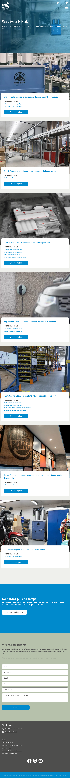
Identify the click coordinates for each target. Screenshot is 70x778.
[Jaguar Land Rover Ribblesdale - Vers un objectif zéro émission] (35, 298)
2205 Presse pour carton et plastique (13, 249)
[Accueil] (5, 5)
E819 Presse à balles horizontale (12, 178)
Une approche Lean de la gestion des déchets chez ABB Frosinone (31, 97)
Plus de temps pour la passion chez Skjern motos (24, 550)
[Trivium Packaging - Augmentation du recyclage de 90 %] (35, 219)
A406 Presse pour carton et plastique (13, 104)
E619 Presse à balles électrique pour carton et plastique (17, 407)
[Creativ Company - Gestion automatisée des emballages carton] (35, 147)
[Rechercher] (62, 3)
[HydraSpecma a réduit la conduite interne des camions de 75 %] (35, 372)
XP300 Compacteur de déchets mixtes (13, 331)
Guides (4, 740)
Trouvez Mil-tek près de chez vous (12, 751)
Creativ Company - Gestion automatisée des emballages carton (30, 171)
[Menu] (66, 8)
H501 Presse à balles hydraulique (12, 254)
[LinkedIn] (35, 761)
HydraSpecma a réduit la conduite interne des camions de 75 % (30, 396)
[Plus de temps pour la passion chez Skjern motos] (35, 526)
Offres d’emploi (6, 748)
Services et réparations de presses (12, 745)
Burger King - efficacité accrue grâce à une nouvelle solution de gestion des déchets (33, 476)
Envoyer (15, 707)
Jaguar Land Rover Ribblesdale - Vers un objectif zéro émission (30, 322)
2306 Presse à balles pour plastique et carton (15, 257)
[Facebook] (29, 761)
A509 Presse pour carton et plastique (13, 106)
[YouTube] (40, 761)
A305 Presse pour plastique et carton (13, 328)
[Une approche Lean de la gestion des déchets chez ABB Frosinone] (35, 76)
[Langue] (67, 3)
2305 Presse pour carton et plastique (13, 252)
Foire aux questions (7, 742)
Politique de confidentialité (9, 753)
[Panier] (58, 3)
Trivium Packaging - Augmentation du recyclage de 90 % (27, 243)
